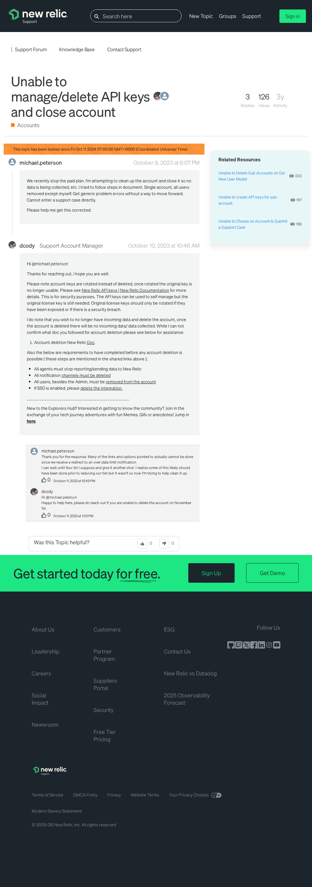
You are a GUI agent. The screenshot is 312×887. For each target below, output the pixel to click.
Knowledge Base (77, 49)
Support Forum (31, 49)
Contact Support (124, 49)
